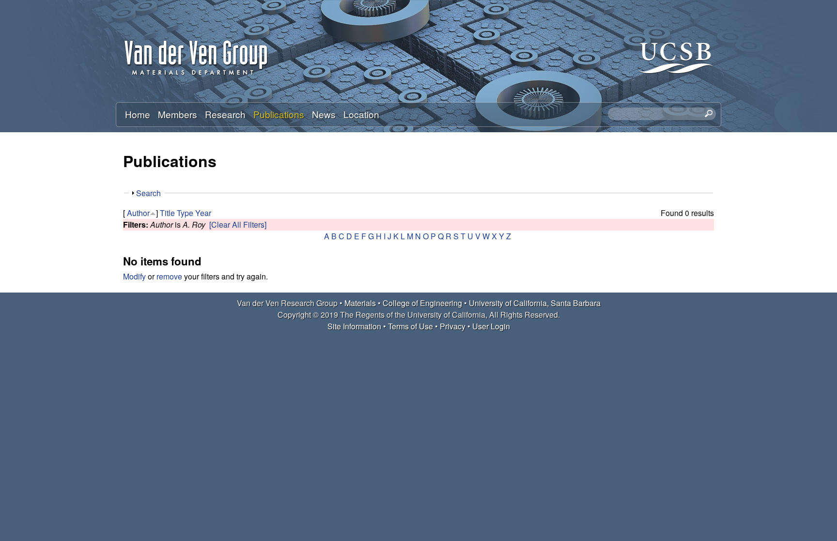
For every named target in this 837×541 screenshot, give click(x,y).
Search (148, 193)
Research (225, 114)
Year (203, 212)
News (324, 114)
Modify (134, 276)
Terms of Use (410, 326)
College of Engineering (422, 303)
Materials (360, 303)
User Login (491, 326)
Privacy (452, 326)
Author (138, 212)
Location (361, 114)
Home (137, 114)
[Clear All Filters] (237, 224)
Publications (278, 114)
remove (169, 276)
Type (185, 212)
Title (167, 212)
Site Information (354, 326)
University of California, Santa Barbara (535, 303)
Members (177, 114)
